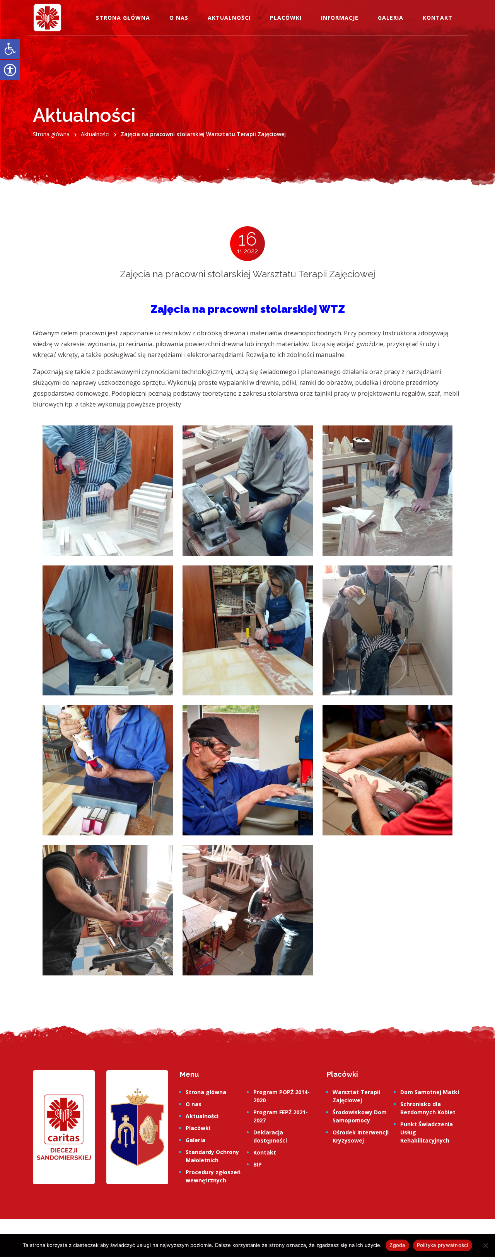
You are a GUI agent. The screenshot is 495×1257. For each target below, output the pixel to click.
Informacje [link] (339, 17)
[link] (10, 49)
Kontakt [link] (437, 17)
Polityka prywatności (442, 1245)
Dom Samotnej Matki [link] (429, 1092)
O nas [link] (178, 17)
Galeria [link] (390, 17)
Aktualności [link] (229, 17)
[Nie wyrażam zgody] (485, 1245)
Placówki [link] (286, 17)
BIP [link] (257, 1164)
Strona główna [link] (123, 17)
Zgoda (397, 1245)
